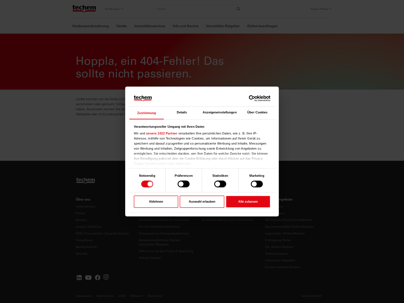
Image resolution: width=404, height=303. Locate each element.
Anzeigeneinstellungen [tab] (220, 112)
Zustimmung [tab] (146, 113)
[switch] (184, 184)
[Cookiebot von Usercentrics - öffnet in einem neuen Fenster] (252, 98)
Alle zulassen (248, 201)
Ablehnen (156, 201)
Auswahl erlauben (202, 201)
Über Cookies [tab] (257, 112)
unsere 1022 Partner (162, 133)
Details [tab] (182, 112)
